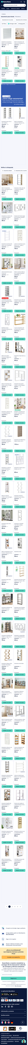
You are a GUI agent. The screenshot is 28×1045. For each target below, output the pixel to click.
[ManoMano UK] (9, 1022)
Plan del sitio (16, 1035)
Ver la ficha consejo (18, 104)
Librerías (4, 14)
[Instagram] (9, 1006)
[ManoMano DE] (12, 1022)
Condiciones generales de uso (15, 1039)
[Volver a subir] (22, 1022)
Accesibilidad (4, 1043)
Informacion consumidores (7, 1041)
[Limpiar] (24, 5)
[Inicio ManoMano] (10, 1)
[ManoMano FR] (2, 1022)
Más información (18, 985)
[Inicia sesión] (21, 1)
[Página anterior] (7, 907)
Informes (17, 1041)
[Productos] (2, 5)
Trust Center (4, 1039)
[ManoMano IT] (5, 1022)
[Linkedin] (2, 1006)
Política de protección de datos (18, 1037)
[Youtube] (12, 1006)
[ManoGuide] (24, 1041)
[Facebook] (5, 1006)
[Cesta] (24, 1)
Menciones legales (5, 1037)
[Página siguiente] (20, 907)
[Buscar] (5, 5)
